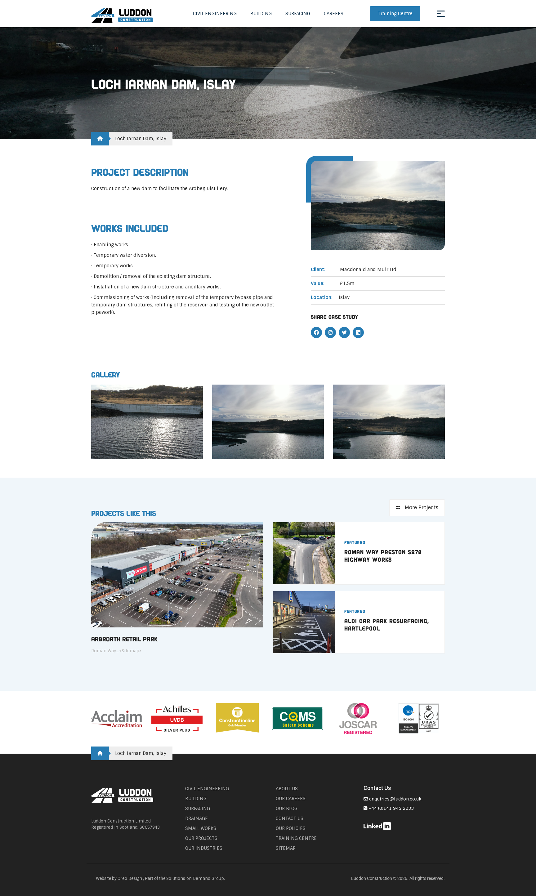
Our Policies (291, 828)
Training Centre (395, 14)
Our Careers (291, 799)
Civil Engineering (215, 14)
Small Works (200, 828)
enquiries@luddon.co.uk (394, 799)
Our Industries (203, 848)
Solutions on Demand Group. (195, 878)
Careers (333, 14)
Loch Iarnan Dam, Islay (140, 139)
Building (261, 14)
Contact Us (289, 818)
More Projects (420, 507)
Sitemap (286, 848)
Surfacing (297, 14)
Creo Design (130, 878)
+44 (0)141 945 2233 (390, 808)
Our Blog (286, 808)
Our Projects (201, 838)
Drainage (196, 818)
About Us (287, 789)
